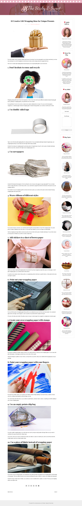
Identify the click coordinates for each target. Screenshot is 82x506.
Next (55, 491)
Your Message (66, 116)
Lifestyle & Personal (35, 24)
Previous (10, 491)
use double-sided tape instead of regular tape (43, 141)
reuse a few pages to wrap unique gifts (40, 184)
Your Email (67, 111)
